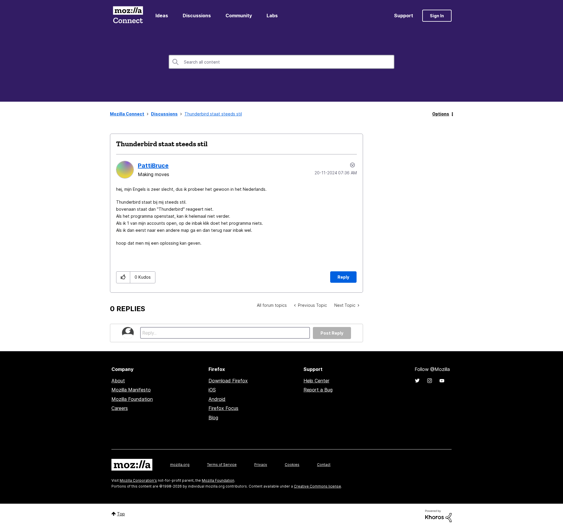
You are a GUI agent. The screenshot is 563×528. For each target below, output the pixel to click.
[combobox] (281, 62)
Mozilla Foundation (132, 399)
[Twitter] (417, 380)
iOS (212, 390)
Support (403, 15)
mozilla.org (179, 464)
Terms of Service (222, 464)
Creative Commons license (317, 486)
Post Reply (331, 333)
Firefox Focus (223, 408)
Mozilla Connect (127, 15)
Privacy (260, 464)
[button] (123, 277)
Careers (119, 408)
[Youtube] (442, 380)
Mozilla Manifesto (131, 390)
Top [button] (121, 513)
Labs (272, 15)
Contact (323, 464)
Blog (213, 417)
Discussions (197, 15)
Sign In (437, 15)
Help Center (316, 381)
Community (238, 15)
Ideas (161, 15)
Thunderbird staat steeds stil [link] (213, 113)
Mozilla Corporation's (138, 480)
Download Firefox (228, 381)
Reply (343, 277)
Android (216, 399)
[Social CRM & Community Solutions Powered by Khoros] (438, 515)
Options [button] (440, 113)
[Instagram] (429, 380)
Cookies (292, 464)
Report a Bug (318, 390)
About (118, 381)
